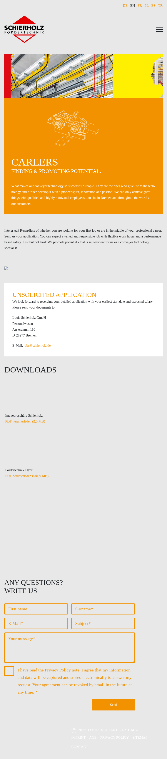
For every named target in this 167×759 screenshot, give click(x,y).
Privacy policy (114, 737)
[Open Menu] (159, 29)
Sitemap (139, 737)
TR (160, 5)
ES (153, 5)
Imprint (78, 737)
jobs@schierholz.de (37, 345)
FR (140, 5)
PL (147, 5)
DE (125, 5)
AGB (93, 737)
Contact (79, 747)
